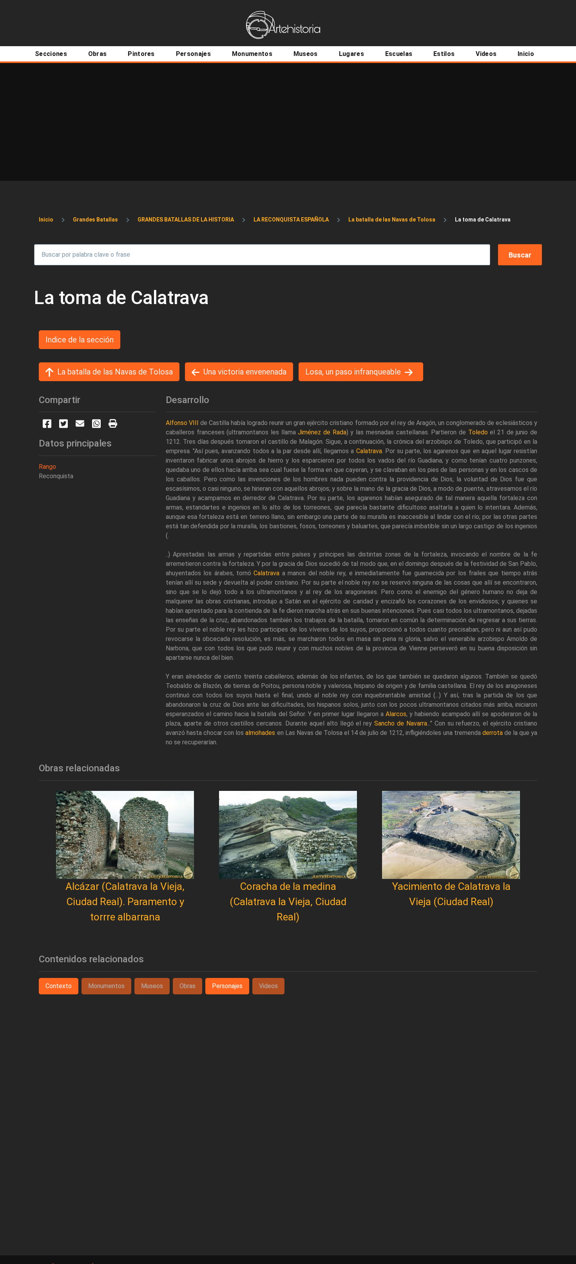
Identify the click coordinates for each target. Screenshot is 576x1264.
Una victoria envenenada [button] (244, 371)
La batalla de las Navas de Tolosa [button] (115, 371)
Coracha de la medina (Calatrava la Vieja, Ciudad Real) (288, 901)
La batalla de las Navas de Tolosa (391, 219)
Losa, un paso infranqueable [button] (353, 371)
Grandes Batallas (95, 219)
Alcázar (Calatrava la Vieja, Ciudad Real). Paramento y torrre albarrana (125, 901)
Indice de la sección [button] (79, 339)
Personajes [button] (227, 986)
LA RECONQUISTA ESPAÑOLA (291, 219)
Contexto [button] (58, 986)
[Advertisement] (288, 121)
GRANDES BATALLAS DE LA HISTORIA (186, 219)
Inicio (46, 219)
